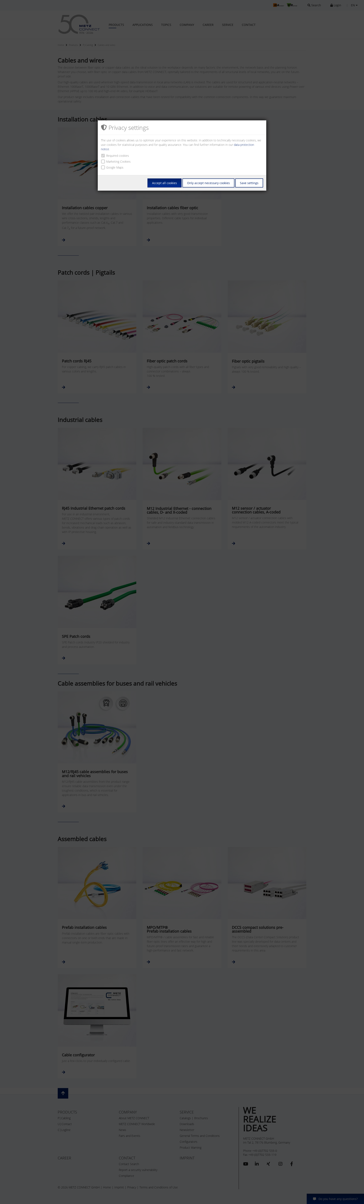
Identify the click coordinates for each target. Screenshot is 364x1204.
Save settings (249, 183)
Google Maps (114, 167)
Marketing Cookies (118, 161)
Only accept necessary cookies (208, 183)
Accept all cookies (164, 183)
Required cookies (117, 156)
